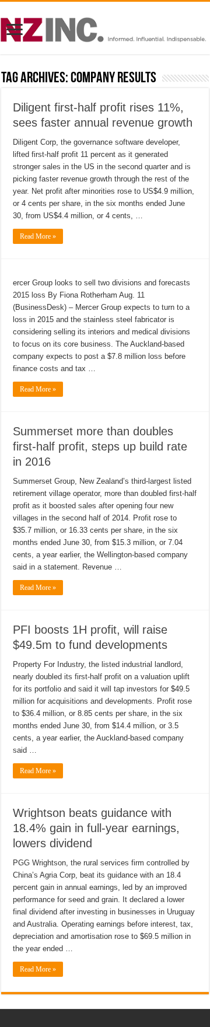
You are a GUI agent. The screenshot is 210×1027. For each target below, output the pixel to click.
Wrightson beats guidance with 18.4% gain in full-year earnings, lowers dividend (96, 828)
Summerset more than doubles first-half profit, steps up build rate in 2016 (100, 446)
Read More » (38, 236)
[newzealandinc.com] (105, 27)
